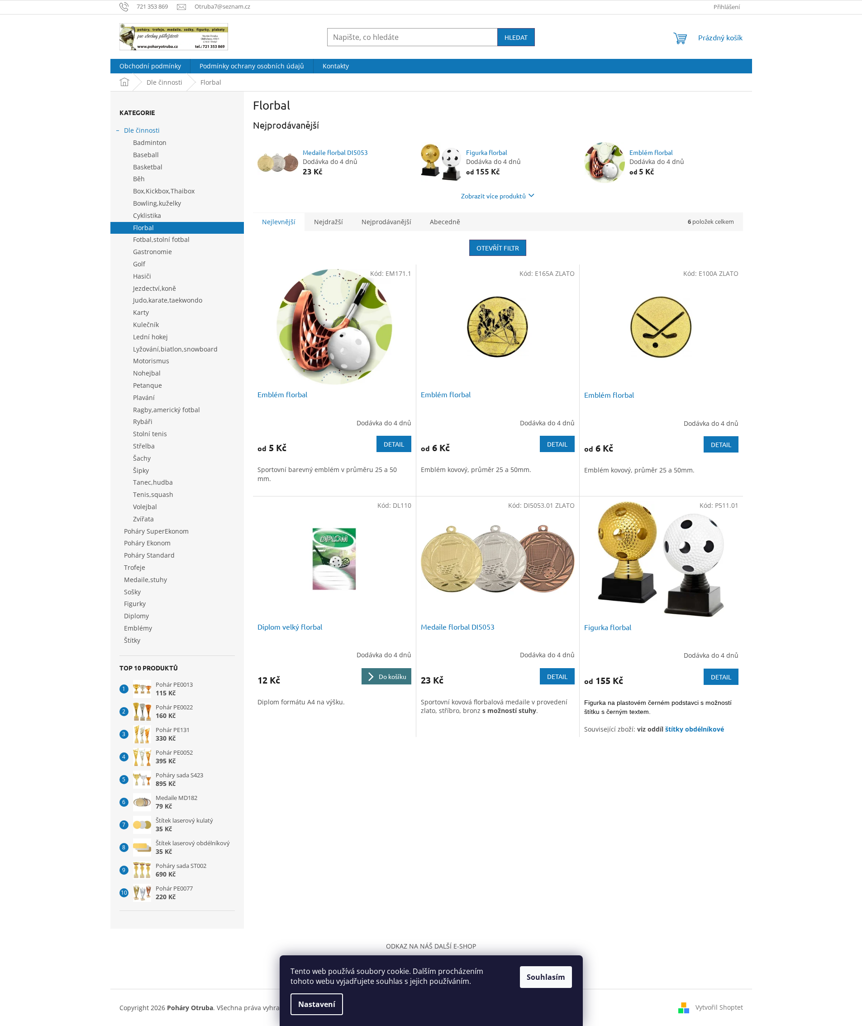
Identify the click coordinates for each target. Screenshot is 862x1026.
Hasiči (142, 276)
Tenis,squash (153, 494)
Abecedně (445, 221)
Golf (139, 264)
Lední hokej (150, 336)
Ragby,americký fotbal (166, 409)
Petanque (147, 385)
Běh (139, 178)
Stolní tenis (150, 433)
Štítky (132, 640)
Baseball (146, 154)
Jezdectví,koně (154, 288)
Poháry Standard (149, 555)
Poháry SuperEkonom (156, 531)
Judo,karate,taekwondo (167, 300)
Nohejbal (147, 373)
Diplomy (136, 616)
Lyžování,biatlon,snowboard (175, 349)
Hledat (516, 37)
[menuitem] (150, 66)
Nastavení (316, 1004)
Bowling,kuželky (157, 203)
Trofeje (134, 567)
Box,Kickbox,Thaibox (164, 191)
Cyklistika (147, 215)
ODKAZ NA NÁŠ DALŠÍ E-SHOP (431, 946)
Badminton (150, 142)
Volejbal (145, 506)
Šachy (142, 458)
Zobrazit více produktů (493, 196)
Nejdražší (328, 221)
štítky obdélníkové (694, 729)
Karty (141, 312)
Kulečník (146, 324)
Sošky (132, 592)
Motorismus (151, 360)
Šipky (141, 470)
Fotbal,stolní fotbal (161, 239)
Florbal (143, 227)
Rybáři (142, 421)
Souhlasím (546, 977)
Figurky (135, 603)
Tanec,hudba (153, 482)
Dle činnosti (142, 130)
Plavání (144, 397)
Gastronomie (152, 251)
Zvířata (143, 519)
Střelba (144, 446)
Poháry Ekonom (147, 543)
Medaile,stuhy (145, 579)
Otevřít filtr (497, 248)
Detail (394, 444)
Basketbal (147, 167)
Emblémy (138, 628)
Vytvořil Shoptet (719, 1007)
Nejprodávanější (386, 221)
